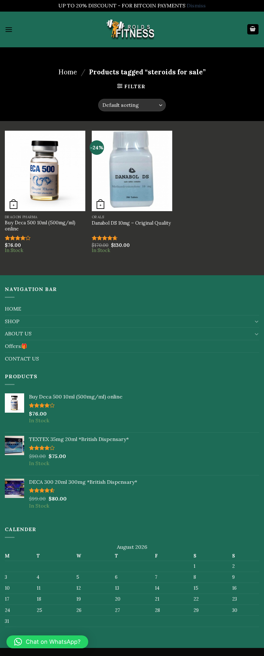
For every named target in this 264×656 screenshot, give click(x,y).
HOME (13, 308)
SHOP (12, 321)
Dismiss (196, 5)
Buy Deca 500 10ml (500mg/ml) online (40, 226)
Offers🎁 (16, 346)
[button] (47, 641)
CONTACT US (22, 358)
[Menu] (9, 29)
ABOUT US (18, 333)
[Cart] (253, 29)
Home (67, 72)
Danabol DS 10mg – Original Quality (131, 223)
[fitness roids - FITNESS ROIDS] (132, 29)
